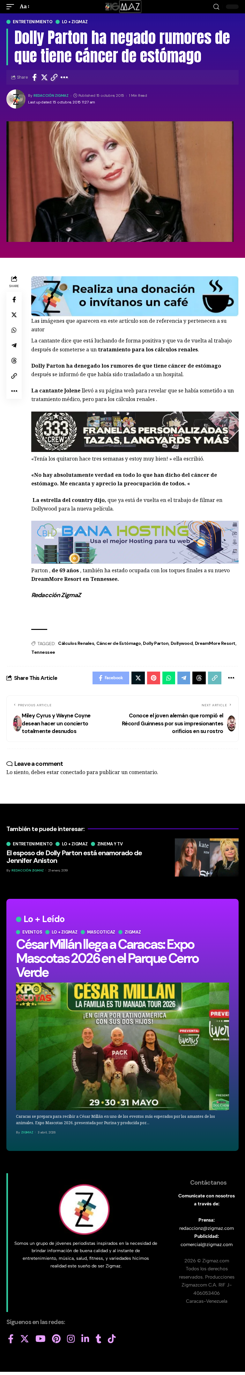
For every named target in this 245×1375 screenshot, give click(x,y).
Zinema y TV (110, 844)
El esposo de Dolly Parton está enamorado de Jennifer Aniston (74, 856)
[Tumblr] (98, 1339)
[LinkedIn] (85, 1339)
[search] (216, 7)
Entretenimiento (32, 22)
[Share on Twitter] (44, 77)
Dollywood (182, 643)
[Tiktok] (111, 1339)
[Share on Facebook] (34, 77)
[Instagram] (71, 1339)
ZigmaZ (27, 1132)
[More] (64, 77)
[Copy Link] (54, 77)
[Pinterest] (56, 1339)
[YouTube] (40, 1339)
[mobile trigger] (11, 6)
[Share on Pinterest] (153, 678)
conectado (72, 772)
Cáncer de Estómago (118, 643)
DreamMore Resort (215, 643)
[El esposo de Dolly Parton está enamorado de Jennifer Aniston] (207, 857)
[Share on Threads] (14, 360)
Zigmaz (133, 932)
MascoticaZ (101, 932)
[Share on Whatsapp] (14, 330)
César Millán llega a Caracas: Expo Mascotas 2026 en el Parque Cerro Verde (107, 958)
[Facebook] (10, 1339)
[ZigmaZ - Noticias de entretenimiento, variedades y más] (123, 6)
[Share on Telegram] (14, 345)
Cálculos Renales (76, 643)
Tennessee (43, 652)
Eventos (32, 932)
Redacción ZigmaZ (51, 95)
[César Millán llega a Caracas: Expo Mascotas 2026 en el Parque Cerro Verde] (122, 1046)
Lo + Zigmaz (74, 22)
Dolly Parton (155, 643)
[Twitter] (25, 1339)
